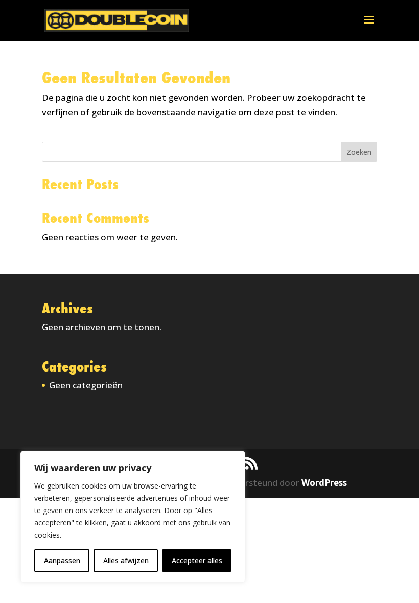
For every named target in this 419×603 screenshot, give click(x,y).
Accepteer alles (197, 560)
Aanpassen (62, 560)
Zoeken (358, 152)
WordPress (324, 483)
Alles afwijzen (126, 560)
